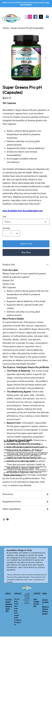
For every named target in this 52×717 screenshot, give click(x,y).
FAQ (7, 611)
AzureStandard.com (32, 210)
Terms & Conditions (45, 602)
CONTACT (18, 593)
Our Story (8, 599)
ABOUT (8, 593)
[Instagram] (30, 17)
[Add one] (17, 233)
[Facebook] (35, 17)
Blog (35, 606)
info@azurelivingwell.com (17, 622)
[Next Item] (45, 57)
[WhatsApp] (4, 519)
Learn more (23, 567)
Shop (35, 599)
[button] (47, 16)
